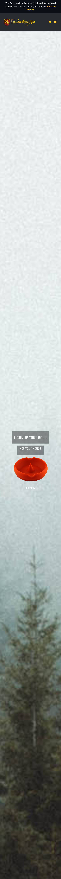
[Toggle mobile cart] (49, 21)
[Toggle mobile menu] (55, 21)
